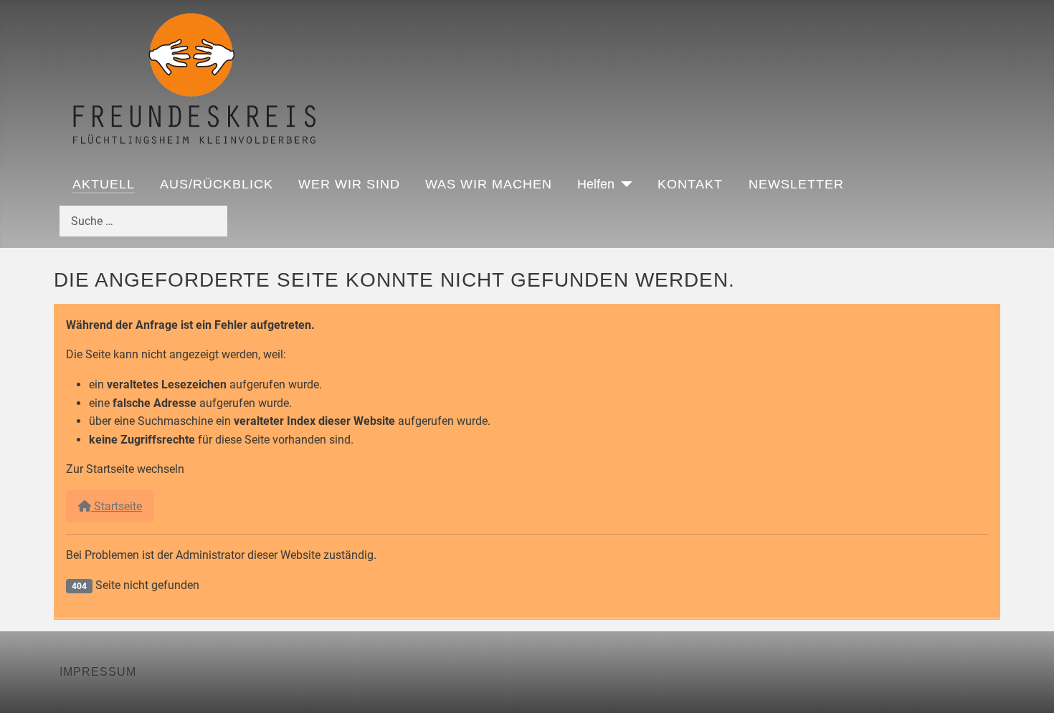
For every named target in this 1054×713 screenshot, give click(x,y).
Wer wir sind (349, 184)
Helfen (595, 184)
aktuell (103, 184)
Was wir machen (488, 184)
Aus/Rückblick (216, 184)
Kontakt (690, 184)
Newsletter (796, 184)
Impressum (98, 672)
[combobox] (143, 221)
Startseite (116, 506)
